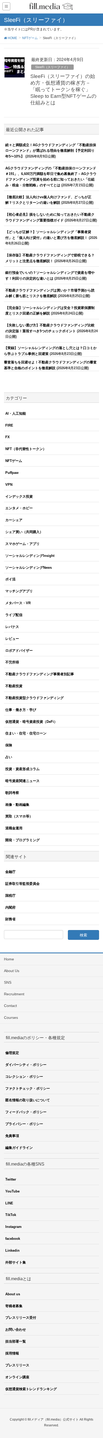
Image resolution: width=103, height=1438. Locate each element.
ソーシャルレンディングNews (28, 568)
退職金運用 (13, 828)
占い (8, 757)
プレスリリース (17, 1365)
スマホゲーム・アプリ (22, 544)
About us (12, 1294)
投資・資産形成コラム (22, 769)
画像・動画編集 (17, 805)
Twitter (10, 1179)
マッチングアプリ (19, 591)
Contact (10, 1006)
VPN (8, 485)
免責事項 (12, 1136)
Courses (11, 1017)
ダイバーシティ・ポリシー (25, 1065)
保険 (8, 745)
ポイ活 (10, 579)
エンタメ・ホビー (19, 508)
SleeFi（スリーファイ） (52, 67)
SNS (7, 982)
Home (9, 959)
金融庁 (10, 872)
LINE (9, 1203)
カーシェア (13, 520)
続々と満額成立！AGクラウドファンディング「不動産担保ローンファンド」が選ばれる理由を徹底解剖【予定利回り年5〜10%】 (50, 150)
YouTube (12, 1191)
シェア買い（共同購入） (24, 532)
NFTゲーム (13, 461)
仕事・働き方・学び (20, 710)
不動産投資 (13, 686)
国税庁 (10, 896)
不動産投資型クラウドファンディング (34, 698)
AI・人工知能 (15, 413)
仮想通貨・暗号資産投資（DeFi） (31, 722)
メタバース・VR (18, 603)
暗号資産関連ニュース (22, 781)
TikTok (10, 1215)
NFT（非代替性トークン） (25, 449)
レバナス (12, 627)
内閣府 (10, 907)
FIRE (9, 425)
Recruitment (14, 994)
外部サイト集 (15, 1262)
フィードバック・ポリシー (25, 1112)
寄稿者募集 (13, 1306)
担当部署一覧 (15, 1341)
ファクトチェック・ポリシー (27, 1088)
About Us (11, 971)
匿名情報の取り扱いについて (27, 1100)
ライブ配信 (13, 615)
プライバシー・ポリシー (24, 1124)
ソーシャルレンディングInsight (29, 556)
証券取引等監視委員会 (22, 884)
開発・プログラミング (22, 840)
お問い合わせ (15, 1329)
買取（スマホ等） (19, 816)
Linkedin (12, 1250)
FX (7, 437)
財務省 (10, 919)
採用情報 (12, 1353)
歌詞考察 (12, 793)
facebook (12, 1239)
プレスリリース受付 (20, 1318)
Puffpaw (11, 473)
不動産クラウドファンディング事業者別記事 (39, 674)
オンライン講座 (17, 1377)
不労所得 (12, 662)
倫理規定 (12, 1053)
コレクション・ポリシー (24, 1077)
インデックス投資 (19, 496)
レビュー (12, 639)
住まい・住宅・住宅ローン (25, 733)
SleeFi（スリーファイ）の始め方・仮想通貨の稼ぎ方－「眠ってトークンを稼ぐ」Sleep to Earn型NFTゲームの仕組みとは (63, 89)
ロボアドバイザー (19, 651)
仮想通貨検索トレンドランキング (31, 1389)
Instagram (13, 1227)
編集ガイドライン (19, 1148)
